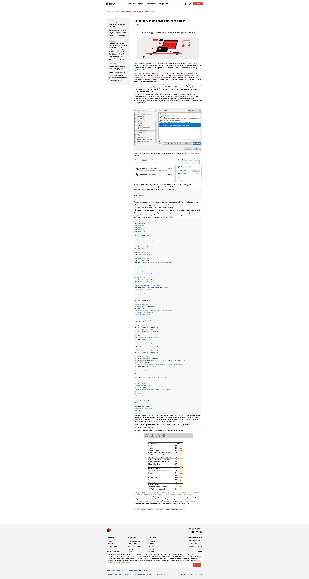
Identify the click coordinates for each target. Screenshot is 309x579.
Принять (196, 565)
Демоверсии (111, 543)
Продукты (132, 4)
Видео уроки (132, 549)
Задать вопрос (132, 543)
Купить (141, 4)
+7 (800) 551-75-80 (195, 543)
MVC (157, 509)
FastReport (150, 509)
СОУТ (124, 570)
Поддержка (151, 4)
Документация (112, 546)
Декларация (132, 570)
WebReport (175, 509)
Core (143, 509)
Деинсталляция (112, 549)
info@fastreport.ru (195, 529)
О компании (152, 541)
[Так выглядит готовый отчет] (168, 461)
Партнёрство (152, 549)
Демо (198, 4)
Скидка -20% (164, 4)
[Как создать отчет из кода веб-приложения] (168, 44)
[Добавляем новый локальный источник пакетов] (168, 128)
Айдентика (152, 543)
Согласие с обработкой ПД (115, 574)
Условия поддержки (134, 541)
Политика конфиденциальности (135, 574)
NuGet (167, 509)
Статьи (117, 12)
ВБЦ (118, 570)
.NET (162, 509)
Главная (110, 12)
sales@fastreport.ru (195, 540)
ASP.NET (137, 509)
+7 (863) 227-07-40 (195, 546)
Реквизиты (143, 570)
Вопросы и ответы (134, 546)
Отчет (182, 509)
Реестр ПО (111, 570)
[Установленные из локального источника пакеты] (168, 170)
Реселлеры (151, 546)
